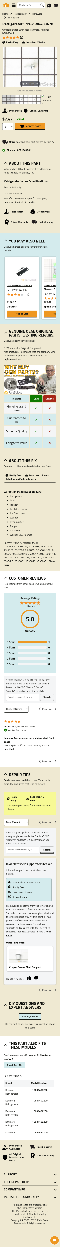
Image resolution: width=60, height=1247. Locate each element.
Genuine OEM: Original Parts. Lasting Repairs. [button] (31, 333)
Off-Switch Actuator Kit (19, 285)
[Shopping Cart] (55, 5)
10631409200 (40, 1121)
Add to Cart (33, 126)
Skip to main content (30, 51)
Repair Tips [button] (19, 774)
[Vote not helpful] (36, 978)
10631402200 (40, 1100)
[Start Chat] (54, 1240)
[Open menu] (14, 5)
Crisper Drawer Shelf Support (25, 967)
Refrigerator (20, 13)
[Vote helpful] (29, 978)
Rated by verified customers (21, 479)
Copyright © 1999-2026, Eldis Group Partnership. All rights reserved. (30, 1221)
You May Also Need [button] (27, 241)
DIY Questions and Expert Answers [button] (27, 1005)
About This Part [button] (25, 163)
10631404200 (40, 1111)
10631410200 (40, 1132)
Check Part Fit (14, 1065)
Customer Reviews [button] (27, 578)
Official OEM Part (39, 110)
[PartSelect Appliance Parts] (6, 5)
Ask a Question (30, 1016)
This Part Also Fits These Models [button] (27, 1045)
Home (5, 13)
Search (47, 697)
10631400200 (40, 1090)
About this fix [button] (23, 460)
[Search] (42, 5)
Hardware (37, 13)
